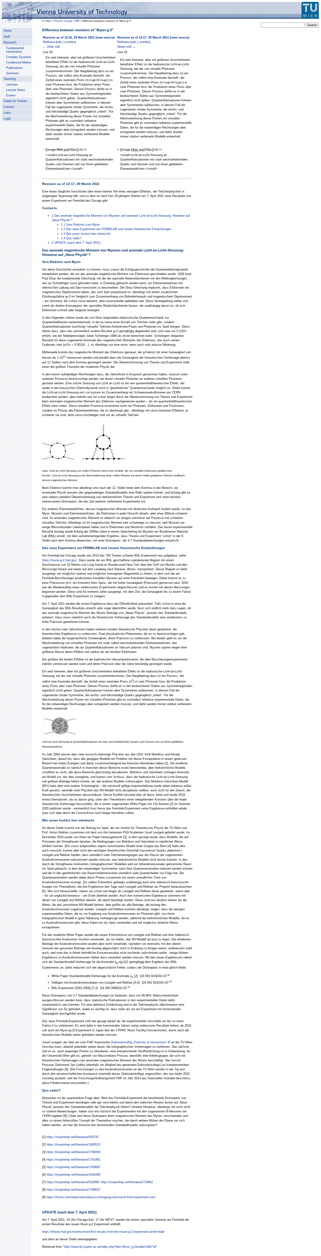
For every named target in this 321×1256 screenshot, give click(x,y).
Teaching (10, 79)
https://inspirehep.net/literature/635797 (73, 1137)
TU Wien (46, 21)
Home (8, 30)
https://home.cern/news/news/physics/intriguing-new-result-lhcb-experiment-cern (101, 1197)
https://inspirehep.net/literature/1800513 (73, 1144)
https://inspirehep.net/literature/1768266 (73, 1152)
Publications (14, 68)
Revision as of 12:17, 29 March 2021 (143, 37)
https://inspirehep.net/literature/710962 (127, 1182)
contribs (69, 42)
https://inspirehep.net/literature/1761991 (73, 1159)
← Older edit (51, 46)
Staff (7, 36)
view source (105, 37)
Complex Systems (18, 57)
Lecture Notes (15, 90)
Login (7, 118)
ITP (77, 21)
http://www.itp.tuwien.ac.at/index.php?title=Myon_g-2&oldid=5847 (108, 1246)
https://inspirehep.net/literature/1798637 (73, 1189)
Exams (11, 95)
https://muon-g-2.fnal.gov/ (59, 560)
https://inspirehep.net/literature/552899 (73, 1182)
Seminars (12, 73)
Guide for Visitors (15, 101)
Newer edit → (126, 46)
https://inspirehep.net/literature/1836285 (73, 1174)
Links (7, 112)
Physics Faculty (63, 21)
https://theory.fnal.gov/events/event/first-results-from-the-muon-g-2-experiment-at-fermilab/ (103, 1231)
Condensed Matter (18, 62)
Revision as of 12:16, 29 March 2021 (68, 37)
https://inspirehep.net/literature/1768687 (73, 1167)
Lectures (12, 84)
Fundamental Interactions (15, 49)
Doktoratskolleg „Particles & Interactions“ (139, 1042)
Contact (9, 107)
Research (10, 42)
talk (59, 42)
